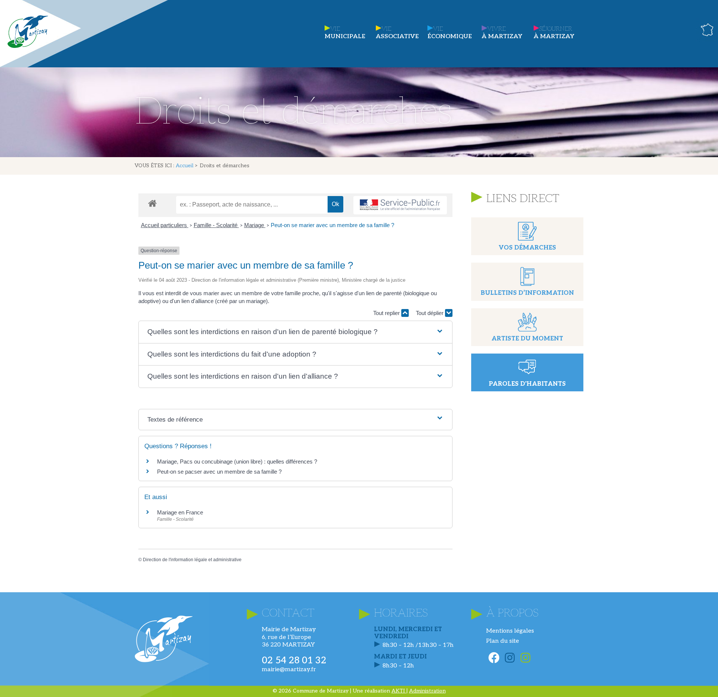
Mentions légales (510, 631)
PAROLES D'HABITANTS (527, 384)
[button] (295, 332)
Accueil (184, 166)
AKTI (399, 691)
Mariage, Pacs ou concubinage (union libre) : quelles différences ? (237, 461)
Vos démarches (527, 247)
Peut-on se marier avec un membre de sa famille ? (332, 225)
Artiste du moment (527, 338)
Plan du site (502, 641)
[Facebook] (494, 658)
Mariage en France (180, 512)
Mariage (255, 225)
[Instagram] (510, 658)
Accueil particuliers (164, 225)
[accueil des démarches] (152, 203)
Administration (427, 691)
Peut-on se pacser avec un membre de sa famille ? (219, 471)
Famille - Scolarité (216, 225)
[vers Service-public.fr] (400, 205)
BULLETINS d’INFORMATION (527, 293)
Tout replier (387, 313)
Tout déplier (430, 313)
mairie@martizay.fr (289, 669)
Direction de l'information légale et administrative (192, 559)
